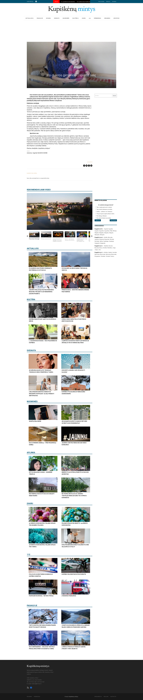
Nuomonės (32, 401)
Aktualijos (33, 248)
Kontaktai (114, 1)
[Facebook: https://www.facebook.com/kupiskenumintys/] (36, 1)
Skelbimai (29, 696)
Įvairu (30, 503)
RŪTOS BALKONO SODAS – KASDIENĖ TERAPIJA (77, 1)
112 (28, 554)
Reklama (108, 1)
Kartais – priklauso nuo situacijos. (104, 211)
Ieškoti (114, 95)
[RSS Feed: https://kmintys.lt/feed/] (28, 688)
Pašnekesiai (37, 696)
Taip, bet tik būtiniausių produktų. (104, 209)
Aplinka (31, 452)
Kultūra (31, 299)
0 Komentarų (71, 81)
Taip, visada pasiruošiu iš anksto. (104, 207)
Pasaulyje (32, 605)
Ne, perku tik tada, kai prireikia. (104, 218)
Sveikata (31, 350)
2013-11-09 (61, 81)
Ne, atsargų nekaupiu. (102, 215)
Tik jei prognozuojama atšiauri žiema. (105, 213)
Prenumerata (101, 1)
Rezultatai (113, 220)
